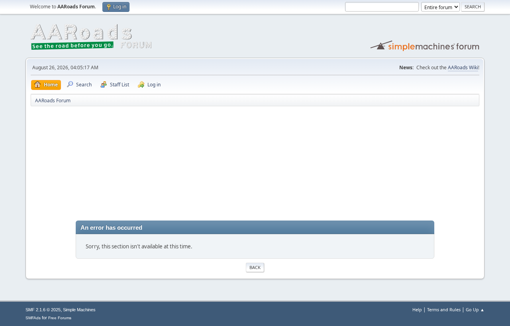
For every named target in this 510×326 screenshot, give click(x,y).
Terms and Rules (444, 309)
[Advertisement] (255, 165)
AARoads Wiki (463, 67)
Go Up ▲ (475, 309)
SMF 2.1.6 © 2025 (43, 309)
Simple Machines (79, 309)
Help (417, 309)
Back (255, 267)
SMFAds (33, 318)
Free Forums (59, 318)
